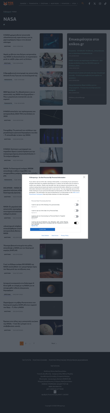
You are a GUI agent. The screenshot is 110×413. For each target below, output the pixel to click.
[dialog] (55, 206)
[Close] (84, 177)
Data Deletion (45, 235)
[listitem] (55, 201)
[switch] (76, 205)
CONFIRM (42, 229)
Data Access (55, 235)
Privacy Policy (64, 235)
